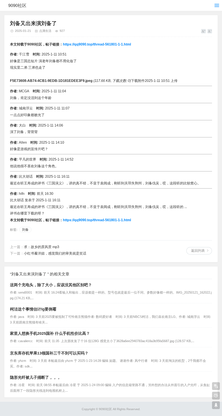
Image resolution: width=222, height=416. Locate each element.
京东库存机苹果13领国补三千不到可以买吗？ (49, 353)
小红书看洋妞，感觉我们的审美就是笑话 (55, 253)
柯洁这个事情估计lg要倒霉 (33, 309)
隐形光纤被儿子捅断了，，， (35, 377)
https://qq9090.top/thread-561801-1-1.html (97, 44)
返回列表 (198, 250)
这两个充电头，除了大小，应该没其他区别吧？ (51, 285)
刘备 (25, 229)
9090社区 (17, 5)
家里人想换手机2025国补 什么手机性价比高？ (50, 333)
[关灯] (216, 396)
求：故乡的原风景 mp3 (41, 247)
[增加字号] (203, 31)
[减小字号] (209, 31)
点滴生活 (45, 30)
